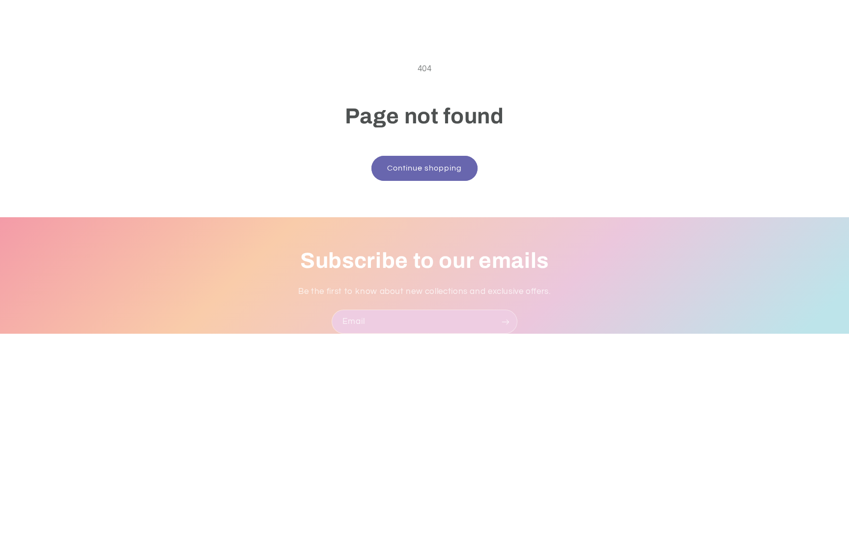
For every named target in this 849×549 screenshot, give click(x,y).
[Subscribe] (505, 322)
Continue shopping (424, 168)
